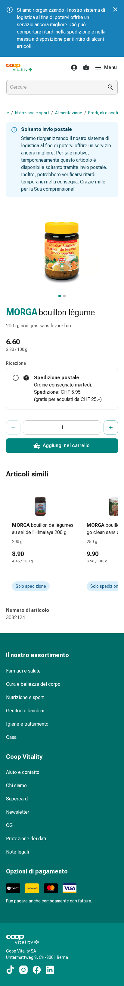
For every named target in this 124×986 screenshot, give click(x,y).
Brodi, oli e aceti (103, 112)
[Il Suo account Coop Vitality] (72, 68)
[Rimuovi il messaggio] (115, 9)
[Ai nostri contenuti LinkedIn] (50, 969)
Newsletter (17, 812)
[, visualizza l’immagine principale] (59, 296)
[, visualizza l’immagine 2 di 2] (64, 296)
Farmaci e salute (23, 671)
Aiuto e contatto (22, 772)
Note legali (17, 852)
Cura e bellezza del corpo (33, 684)
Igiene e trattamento (27, 724)
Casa (11, 737)
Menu (110, 67)
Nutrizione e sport (32, 112)
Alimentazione (68, 112)
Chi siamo (16, 785)
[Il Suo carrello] (86, 68)
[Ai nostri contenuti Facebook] (37, 969)
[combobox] (53, 87)
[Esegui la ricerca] (110, 87)
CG (9, 825)
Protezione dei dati (26, 838)
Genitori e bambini (25, 711)
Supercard (17, 799)
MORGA (21, 312)
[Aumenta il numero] (111, 427)
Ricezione (16, 363)
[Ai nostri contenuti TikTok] (10, 969)
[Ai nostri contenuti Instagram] (23, 969)
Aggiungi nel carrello (66, 445)
